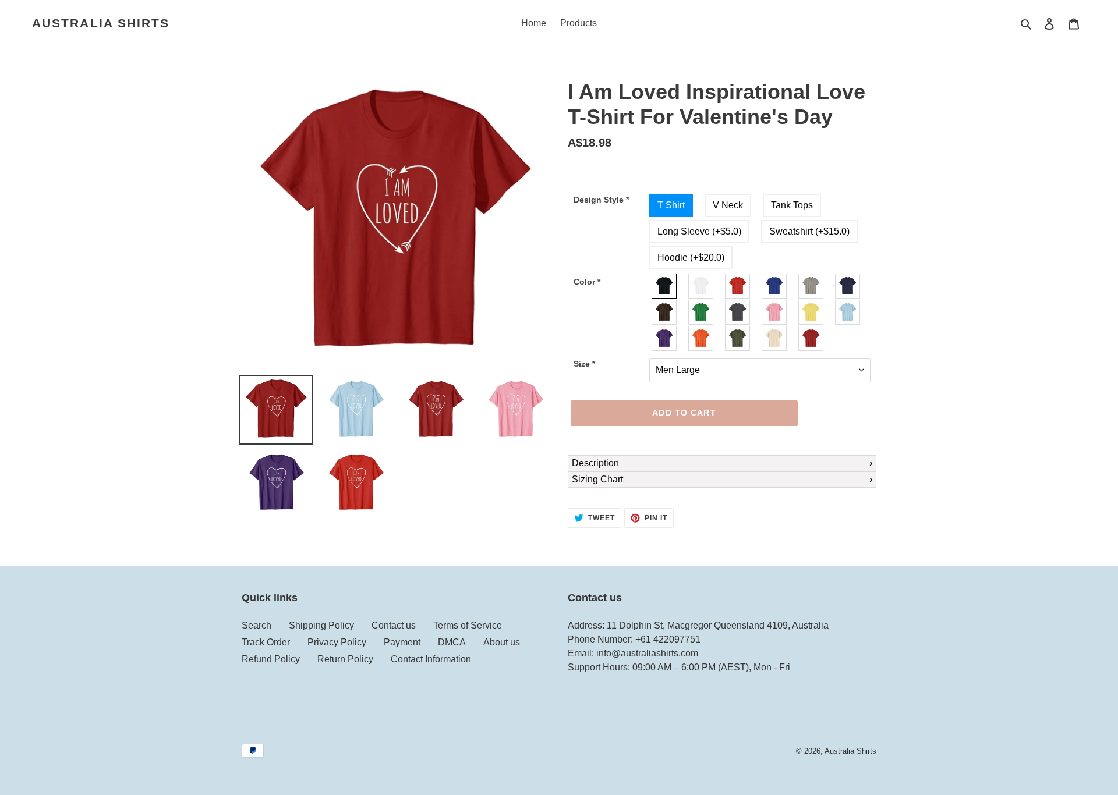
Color (587, 281)
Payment (402, 642)
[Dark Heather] (738, 312)
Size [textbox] (584, 363)
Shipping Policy (321, 625)
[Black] (664, 286)
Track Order (266, 642)
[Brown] (664, 312)
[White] (701, 286)
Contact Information (431, 659)
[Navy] (848, 286)
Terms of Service (467, 625)
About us (501, 642)
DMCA (452, 642)
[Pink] (774, 312)
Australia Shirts (101, 23)
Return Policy (345, 659)
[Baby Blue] (848, 312)
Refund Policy (271, 659)
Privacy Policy (336, 642)
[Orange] (701, 338)
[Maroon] (811, 338)
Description (595, 463)
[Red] (738, 286)
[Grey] (811, 286)
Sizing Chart (597, 479)
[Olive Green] (738, 338)
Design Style (601, 199)
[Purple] (664, 338)
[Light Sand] (774, 338)
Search (256, 625)
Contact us (394, 625)
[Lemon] (811, 312)
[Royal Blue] (774, 286)
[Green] (701, 312)
